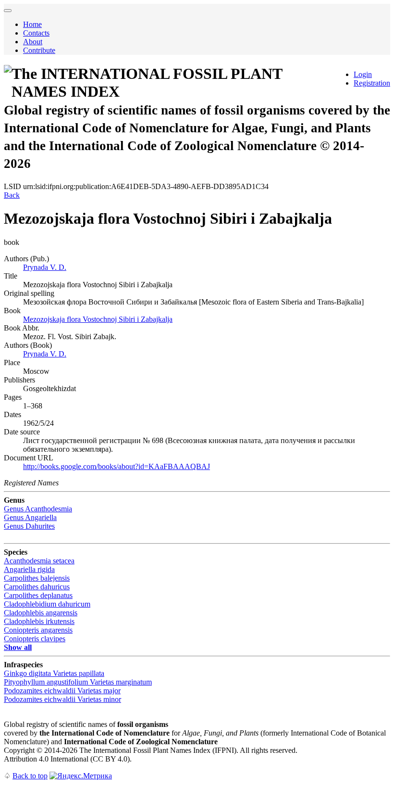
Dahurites (29, 526)
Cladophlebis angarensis (40, 613)
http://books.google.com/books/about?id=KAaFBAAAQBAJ (116, 466)
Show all (18, 647)
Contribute (39, 50)
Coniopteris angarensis (38, 630)
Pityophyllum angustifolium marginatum (78, 682)
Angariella (30, 517)
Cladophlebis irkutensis (39, 621)
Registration (372, 83)
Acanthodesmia (38, 509)
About (32, 42)
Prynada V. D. (44, 267)
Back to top (30, 776)
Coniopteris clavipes (34, 639)
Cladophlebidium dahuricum (47, 604)
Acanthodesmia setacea (39, 561)
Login (363, 74)
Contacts (36, 33)
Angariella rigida (29, 569)
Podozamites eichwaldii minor (62, 699)
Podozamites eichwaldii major (62, 690)
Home (32, 24)
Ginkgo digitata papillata (54, 673)
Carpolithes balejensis (37, 578)
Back (12, 195)
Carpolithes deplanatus (38, 595)
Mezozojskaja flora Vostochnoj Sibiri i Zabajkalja (97, 319)
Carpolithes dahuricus (37, 587)
